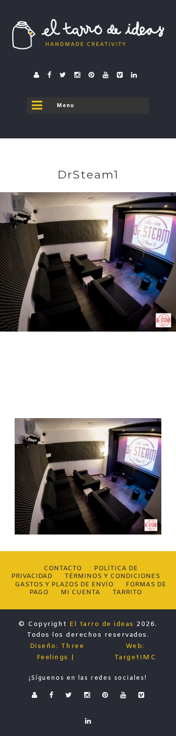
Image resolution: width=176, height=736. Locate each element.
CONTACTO (63, 568)
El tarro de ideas (101, 624)
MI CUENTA (80, 592)
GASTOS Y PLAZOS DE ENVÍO (64, 584)
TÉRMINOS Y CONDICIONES (112, 576)
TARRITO (127, 592)
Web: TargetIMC (135, 652)
